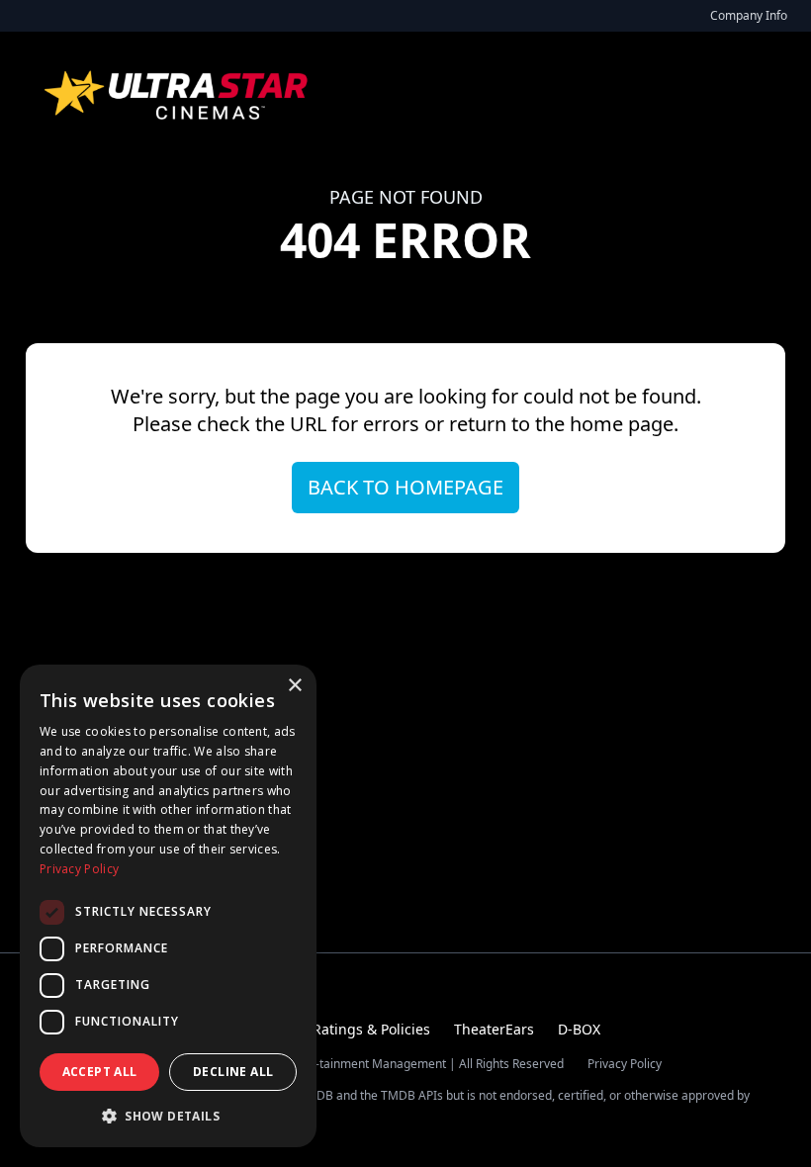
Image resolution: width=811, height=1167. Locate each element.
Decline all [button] (233, 1071)
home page (622, 423)
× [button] (294, 685)
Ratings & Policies (371, 1029)
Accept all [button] (99, 1071)
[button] (168, 1115)
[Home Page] (178, 95)
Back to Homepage (405, 487)
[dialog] (168, 906)
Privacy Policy (624, 1064)
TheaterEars (494, 1029)
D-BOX (579, 1029)
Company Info (748, 15)
